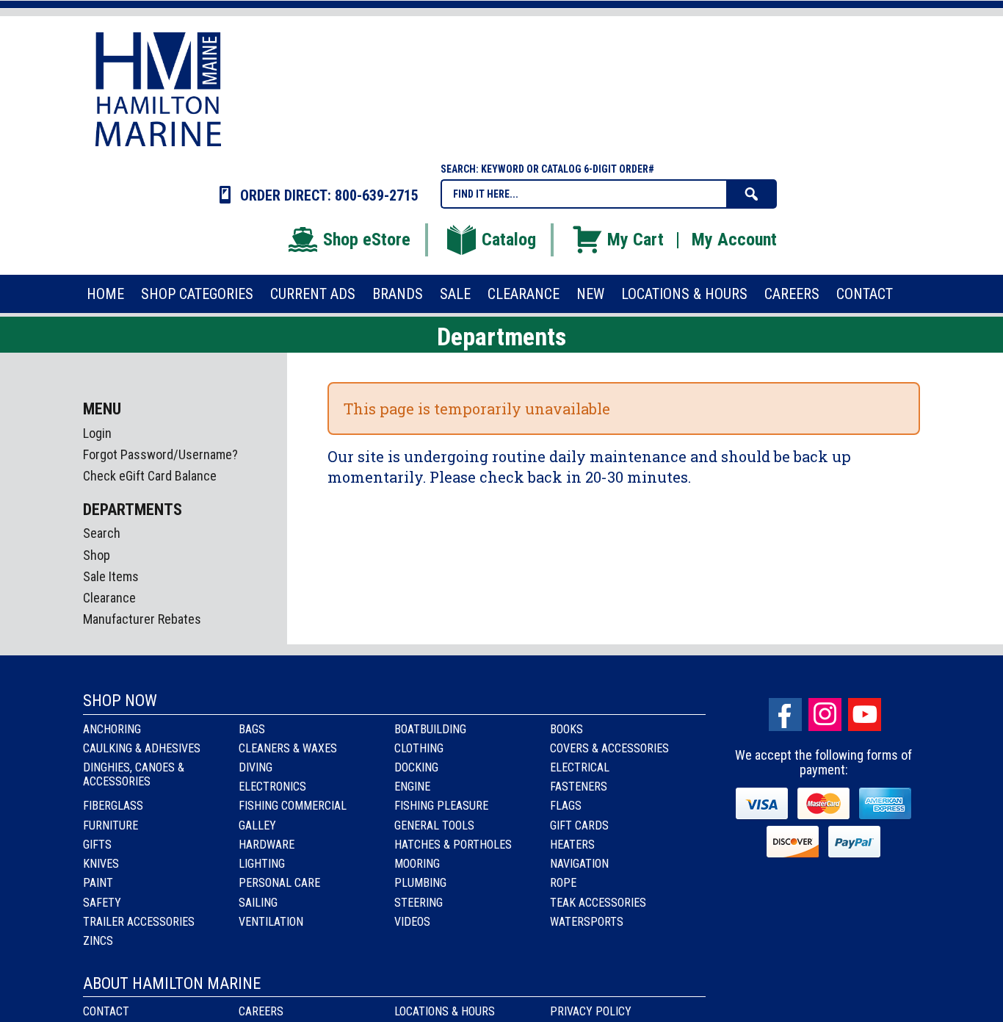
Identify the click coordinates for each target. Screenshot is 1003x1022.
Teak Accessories (598, 903)
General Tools (434, 825)
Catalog (509, 239)
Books (566, 729)
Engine (412, 787)
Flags (566, 806)
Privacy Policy (590, 1011)
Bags (252, 729)
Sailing (258, 903)
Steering (418, 903)
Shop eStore (366, 239)
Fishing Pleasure (441, 806)
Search (101, 533)
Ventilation (271, 922)
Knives (101, 864)
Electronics (272, 787)
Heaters (572, 845)
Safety (102, 903)
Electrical (579, 767)
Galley (257, 825)
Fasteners (578, 787)
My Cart (635, 239)
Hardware (266, 845)
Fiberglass (113, 806)
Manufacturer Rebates (142, 619)
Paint (98, 883)
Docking (416, 767)
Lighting (262, 864)
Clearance (109, 597)
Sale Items (111, 576)
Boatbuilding (430, 729)
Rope (563, 883)
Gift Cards (579, 825)
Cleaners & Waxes (288, 748)
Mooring (417, 864)
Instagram (824, 714)
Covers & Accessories (609, 748)
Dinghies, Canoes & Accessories (133, 774)
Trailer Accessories (139, 922)
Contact (106, 1011)
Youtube (864, 714)
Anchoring (112, 729)
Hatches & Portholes (453, 845)
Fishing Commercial (293, 806)
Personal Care (279, 883)
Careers (261, 1011)
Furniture (110, 825)
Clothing (418, 748)
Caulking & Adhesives (141, 748)
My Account (734, 239)
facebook (785, 714)
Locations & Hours (444, 1011)
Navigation (579, 864)
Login (97, 433)
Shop (96, 555)
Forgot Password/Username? (160, 454)
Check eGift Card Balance (150, 475)
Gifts (97, 845)
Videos (412, 922)
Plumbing (420, 883)
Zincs (98, 941)
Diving (255, 767)
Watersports (586, 922)
